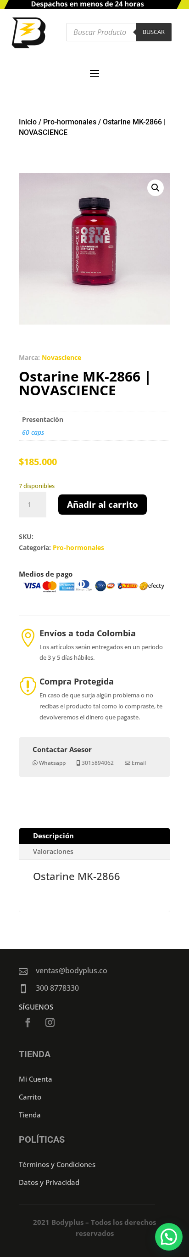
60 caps (33, 432)
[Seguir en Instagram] (50, 1022)
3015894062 (98, 763)
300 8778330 (57, 988)
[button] (155, 188)
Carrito (30, 1096)
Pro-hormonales (69, 122)
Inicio (28, 122)
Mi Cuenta (35, 1078)
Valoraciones (53, 851)
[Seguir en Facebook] (28, 1022)
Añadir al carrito (102, 505)
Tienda (30, 1114)
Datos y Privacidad (49, 1182)
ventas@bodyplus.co (71, 970)
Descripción (53, 835)
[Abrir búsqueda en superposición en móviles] (119, 32)
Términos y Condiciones (57, 1164)
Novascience (61, 357)
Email (139, 763)
